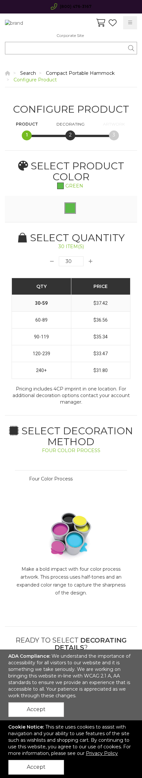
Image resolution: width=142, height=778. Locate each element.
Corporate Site (70, 35)
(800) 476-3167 (75, 6)
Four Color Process (51, 479)
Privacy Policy (102, 753)
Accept (36, 709)
